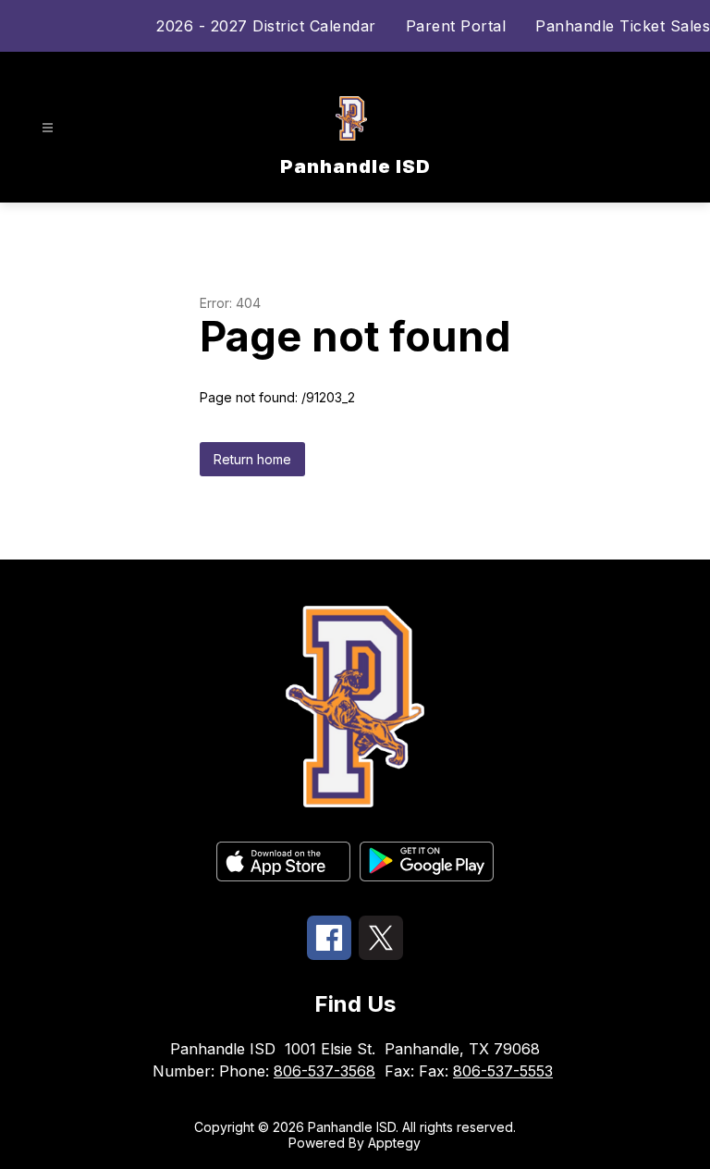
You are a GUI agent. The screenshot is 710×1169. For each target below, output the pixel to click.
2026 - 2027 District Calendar (266, 26)
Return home (252, 459)
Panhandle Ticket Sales (622, 26)
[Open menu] (47, 128)
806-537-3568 (324, 1071)
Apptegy (394, 1143)
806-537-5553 (503, 1071)
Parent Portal (456, 26)
